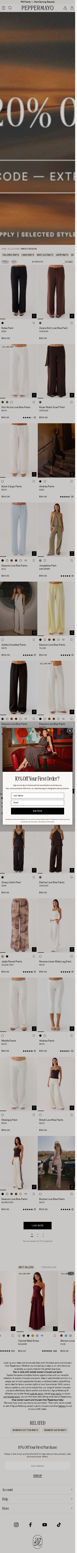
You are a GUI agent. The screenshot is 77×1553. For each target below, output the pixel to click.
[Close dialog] (70, 731)
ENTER (37, 811)
